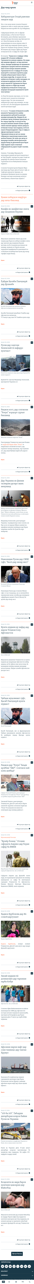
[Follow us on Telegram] (21, 1266)
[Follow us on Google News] (2, 1266)
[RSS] (25, 1266)
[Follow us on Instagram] (14, 1266)
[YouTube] (16, 1282)
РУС (23, 1282)
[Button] (23, 186)
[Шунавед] (9, 1282)
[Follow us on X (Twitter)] (17, 1266)
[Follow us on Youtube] (10, 1266)
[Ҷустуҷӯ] (29, 1282)
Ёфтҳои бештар (17, 1254)
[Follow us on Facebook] (6, 1266)
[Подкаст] (29, 1266)
